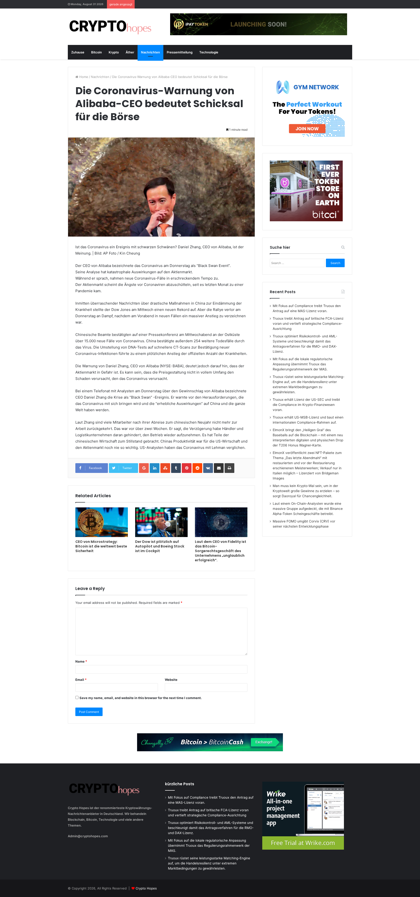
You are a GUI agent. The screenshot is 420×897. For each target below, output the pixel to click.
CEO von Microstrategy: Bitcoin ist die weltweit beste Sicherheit (101, 546)
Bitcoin (96, 52)
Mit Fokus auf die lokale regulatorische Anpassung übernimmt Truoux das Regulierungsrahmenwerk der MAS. (302, 364)
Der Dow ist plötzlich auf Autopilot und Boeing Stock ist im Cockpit (159, 546)
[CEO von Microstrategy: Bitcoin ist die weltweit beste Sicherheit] (101, 522)
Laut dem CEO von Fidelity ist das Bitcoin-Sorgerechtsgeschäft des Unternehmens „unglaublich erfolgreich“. (220, 551)
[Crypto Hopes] (110, 26)
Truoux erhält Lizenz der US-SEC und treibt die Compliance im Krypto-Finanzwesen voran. (306, 405)
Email (81, 680)
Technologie (208, 52)
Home (83, 77)
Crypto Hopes (146, 888)
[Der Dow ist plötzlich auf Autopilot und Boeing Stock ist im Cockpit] (161, 522)
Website (171, 680)
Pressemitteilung (179, 52)
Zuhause (77, 52)
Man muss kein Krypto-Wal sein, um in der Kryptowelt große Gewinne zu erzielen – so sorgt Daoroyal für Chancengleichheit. (306, 491)
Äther (130, 52)
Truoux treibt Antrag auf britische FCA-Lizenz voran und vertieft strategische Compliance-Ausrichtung (308, 323)
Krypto (114, 52)
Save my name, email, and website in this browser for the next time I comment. (140, 698)
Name (81, 661)
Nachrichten (150, 52)
